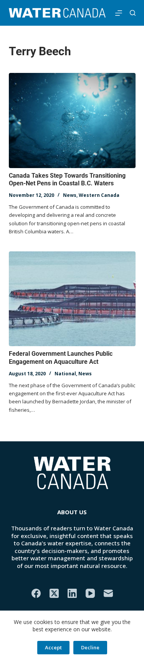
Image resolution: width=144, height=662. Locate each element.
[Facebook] (36, 593)
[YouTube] (90, 593)
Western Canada (99, 195)
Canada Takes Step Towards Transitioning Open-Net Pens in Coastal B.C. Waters (67, 179)
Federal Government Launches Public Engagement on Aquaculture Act (61, 357)
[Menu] (118, 13)
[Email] (108, 593)
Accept (53, 647)
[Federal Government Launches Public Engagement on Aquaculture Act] (72, 299)
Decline (90, 647)
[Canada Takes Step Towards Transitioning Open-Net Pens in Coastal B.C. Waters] (72, 120)
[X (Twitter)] (54, 593)
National (65, 373)
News (69, 195)
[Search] (133, 13)
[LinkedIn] (72, 593)
